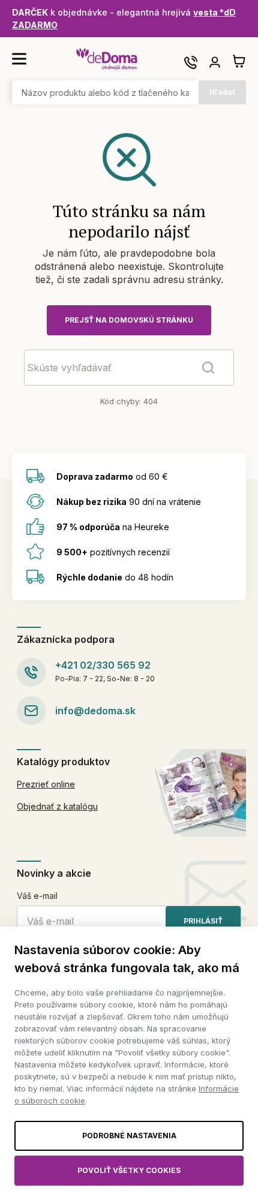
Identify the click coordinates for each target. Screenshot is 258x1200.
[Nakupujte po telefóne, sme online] (191, 62)
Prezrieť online (46, 784)
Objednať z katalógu (57, 806)
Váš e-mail (37, 896)
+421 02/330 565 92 (103, 665)
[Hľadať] (208, 367)
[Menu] (19, 59)
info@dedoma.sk (95, 711)
